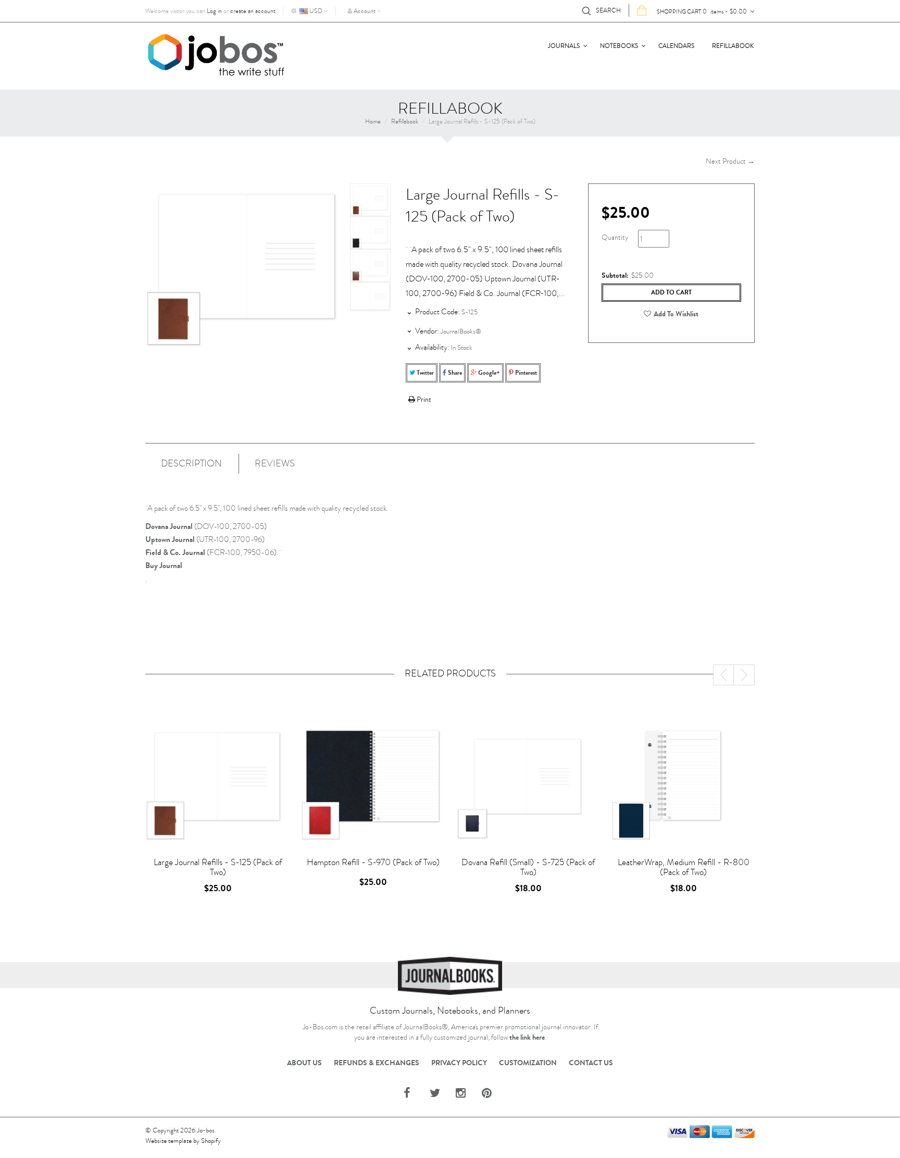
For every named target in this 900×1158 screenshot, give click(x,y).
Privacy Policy (459, 1063)
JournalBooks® (461, 331)
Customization (528, 1063)
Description (191, 463)
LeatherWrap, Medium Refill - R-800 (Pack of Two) (683, 867)
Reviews (275, 463)
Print (423, 400)
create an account (253, 11)
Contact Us (591, 1063)
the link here (527, 1037)
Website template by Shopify (183, 1140)
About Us (304, 1063)
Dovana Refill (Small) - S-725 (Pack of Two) (528, 867)
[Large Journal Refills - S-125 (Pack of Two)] (370, 199)
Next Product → (730, 161)
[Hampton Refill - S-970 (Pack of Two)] (373, 783)
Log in (214, 11)
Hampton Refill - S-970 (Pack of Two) (373, 862)
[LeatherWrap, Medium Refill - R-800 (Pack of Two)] (683, 783)
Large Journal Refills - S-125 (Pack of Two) (218, 867)
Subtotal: (615, 275)
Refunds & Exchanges (376, 1063)
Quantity (615, 237)
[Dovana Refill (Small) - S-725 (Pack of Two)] (528, 783)
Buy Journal (163, 565)
